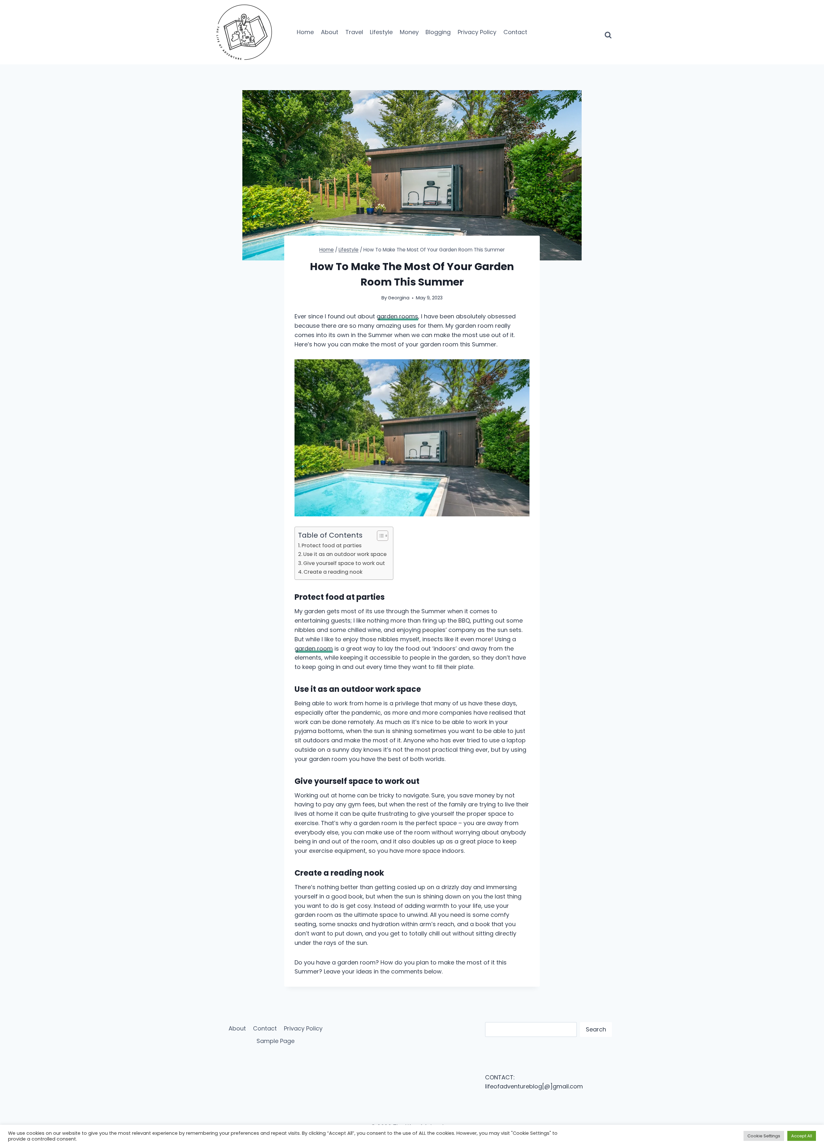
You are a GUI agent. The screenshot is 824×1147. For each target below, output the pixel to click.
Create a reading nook (333, 572)
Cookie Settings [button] (763, 1136)
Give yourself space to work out (344, 563)
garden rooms (397, 316)
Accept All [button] (801, 1136)
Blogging (438, 32)
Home (305, 32)
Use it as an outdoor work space (345, 554)
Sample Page (276, 1041)
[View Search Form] (608, 32)
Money (409, 32)
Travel (354, 32)
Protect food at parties (331, 545)
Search (596, 1029)
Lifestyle (381, 32)
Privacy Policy (477, 32)
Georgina (398, 298)
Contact (515, 32)
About (329, 32)
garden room (314, 648)
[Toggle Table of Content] (379, 535)
